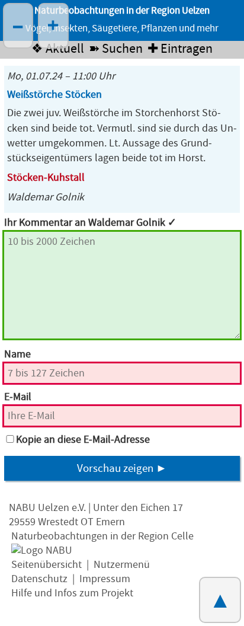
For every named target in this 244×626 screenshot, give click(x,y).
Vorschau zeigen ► (122, 468)
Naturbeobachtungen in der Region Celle (102, 536)
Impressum (104, 579)
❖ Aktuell (57, 48)
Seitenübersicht (46, 564)
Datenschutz (39, 579)
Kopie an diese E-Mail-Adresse (83, 439)
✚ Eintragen (180, 48)
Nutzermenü (122, 564)
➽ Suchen (116, 48)
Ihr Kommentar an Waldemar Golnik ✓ (90, 222)
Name (17, 354)
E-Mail (17, 397)
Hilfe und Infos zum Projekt (72, 593)
